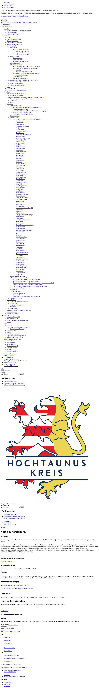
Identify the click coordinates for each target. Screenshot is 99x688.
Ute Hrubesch (20, 232)
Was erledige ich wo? (13, 319)
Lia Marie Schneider (22, 259)
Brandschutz (13, 48)
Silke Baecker (20, 213)
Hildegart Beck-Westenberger (24, 215)
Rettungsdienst (14, 56)
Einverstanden (4, 20)
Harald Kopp (19, 247)
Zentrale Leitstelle (15, 63)
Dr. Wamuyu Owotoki (22, 254)
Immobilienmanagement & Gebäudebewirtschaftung (22, 80)
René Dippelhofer (21, 186)
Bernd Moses (20, 133)
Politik (5, 324)
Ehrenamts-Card (14, 116)
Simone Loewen (20, 143)
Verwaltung (7, 92)
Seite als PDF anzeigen (7, 631)
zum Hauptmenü (9, 4)
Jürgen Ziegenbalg (21, 266)
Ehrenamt (10, 104)
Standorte (7, 675)
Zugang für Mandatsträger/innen (16, 336)
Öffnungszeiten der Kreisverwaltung (17, 320)
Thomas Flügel (20, 146)
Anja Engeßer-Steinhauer (23, 134)
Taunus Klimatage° (12, 346)
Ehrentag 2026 (14, 117)
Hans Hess (19, 158)
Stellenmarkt (13, 308)
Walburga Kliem (20, 192)
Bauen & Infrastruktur (10, 354)
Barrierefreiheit (8, 682)
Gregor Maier (20, 129)
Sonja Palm (19, 128)
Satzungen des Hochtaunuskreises (17, 90)
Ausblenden (3, 19)
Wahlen (9, 332)
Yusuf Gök (19, 184)
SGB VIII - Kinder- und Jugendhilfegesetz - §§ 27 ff (15, 585)
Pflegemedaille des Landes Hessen (23, 114)
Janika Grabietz (20, 228)
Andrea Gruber (20, 196)
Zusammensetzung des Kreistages (20, 327)
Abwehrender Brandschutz (21, 49)
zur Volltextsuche (9, 7)
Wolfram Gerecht (21, 267)
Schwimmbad (11, 88)
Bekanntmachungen (13, 313)
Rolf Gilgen (19, 167)
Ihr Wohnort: (4, 624)
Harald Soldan (20, 141)
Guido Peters (20, 201)
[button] (10, 26)
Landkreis (6, 36)
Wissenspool (13, 290)
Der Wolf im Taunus (12, 34)
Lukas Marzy (19, 150)
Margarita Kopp (20, 245)
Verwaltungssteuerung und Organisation (22, 99)
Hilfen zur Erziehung (6, 561)
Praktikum (13, 307)
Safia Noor (19, 274)
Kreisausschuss (11, 330)
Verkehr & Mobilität (9, 364)
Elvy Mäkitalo (20, 249)
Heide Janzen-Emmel (22, 198)
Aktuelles (6, 29)
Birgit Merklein (20, 250)
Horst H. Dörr (20, 218)
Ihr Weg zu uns (14, 303)
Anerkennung (17, 291)
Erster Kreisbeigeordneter (14, 39)
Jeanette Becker (20, 136)
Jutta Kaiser (19, 235)
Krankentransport (18, 59)
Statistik (12, 102)
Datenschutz (16, 295)
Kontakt (9, 322)
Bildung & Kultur (8, 356)
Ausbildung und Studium (17, 305)
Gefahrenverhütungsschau (24, 54)
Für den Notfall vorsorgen (20, 78)
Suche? (3, 507)
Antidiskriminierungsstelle (14, 42)
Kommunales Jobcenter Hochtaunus (14, 383)
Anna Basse (19, 211)
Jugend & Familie (8, 357)
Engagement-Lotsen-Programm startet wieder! (26, 279)
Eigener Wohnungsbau (16, 83)
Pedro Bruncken (21, 273)
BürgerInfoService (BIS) (13, 317)
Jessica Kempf (20, 123)
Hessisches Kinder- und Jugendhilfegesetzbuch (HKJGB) (17, 588)
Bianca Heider (20, 160)
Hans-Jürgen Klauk (21, 140)
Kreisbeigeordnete (12, 41)
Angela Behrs (20, 216)
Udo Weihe (19, 191)
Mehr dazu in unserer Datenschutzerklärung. (15, 16)
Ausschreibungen (12, 312)
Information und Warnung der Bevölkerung (25, 68)
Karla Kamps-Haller (21, 237)
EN (3, 369)
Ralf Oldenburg (20, 165)
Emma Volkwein (20, 262)
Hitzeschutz (10, 349)
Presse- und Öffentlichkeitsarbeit (16, 94)
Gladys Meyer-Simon (22, 252)
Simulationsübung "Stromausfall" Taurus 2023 (26, 66)
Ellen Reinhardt (20, 257)
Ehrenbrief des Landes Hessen (22, 112)
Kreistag (9, 325)
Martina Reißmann (21, 177)
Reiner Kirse (19, 242)
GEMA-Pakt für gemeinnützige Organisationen (26, 296)
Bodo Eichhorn (20, 203)
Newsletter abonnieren (16, 95)
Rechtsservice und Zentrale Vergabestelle (19, 310)
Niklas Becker (20, 124)
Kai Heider (19, 162)
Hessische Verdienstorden (20, 109)
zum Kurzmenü (8, 5)
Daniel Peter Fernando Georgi (24, 225)
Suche (2, 374)
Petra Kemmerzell (21, 238)
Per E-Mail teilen (9, 628)
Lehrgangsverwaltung (22, 51)
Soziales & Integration (10, 362)
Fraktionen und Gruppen (17, 329)
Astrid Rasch (19, 255)
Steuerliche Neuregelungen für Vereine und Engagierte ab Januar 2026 (33, 283)
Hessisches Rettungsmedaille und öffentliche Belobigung (29, 111)
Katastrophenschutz (16, 65)
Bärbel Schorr (20, 261)
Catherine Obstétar (21, 199)
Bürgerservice (8, 315)
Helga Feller (19, 221)
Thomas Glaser (20, 227)
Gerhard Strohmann (22, 182)
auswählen (3, 626)
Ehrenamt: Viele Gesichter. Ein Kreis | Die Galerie (27, 119)
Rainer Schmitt (20, 153)
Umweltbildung (11, 344)
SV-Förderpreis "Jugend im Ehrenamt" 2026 (25, 281)
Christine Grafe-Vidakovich (24, 230)
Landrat (9, 37)
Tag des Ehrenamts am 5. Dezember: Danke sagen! (27, 284)
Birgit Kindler (20, 169)
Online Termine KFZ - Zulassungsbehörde (19, 31)
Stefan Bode (19, 209)
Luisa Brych (19, 189)
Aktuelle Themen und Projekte (18, 278)
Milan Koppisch (20, 269)
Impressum (7, 686)
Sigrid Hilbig (19, 175)
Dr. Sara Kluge (20, 244)
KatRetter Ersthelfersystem (21, 61)
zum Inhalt (7, 2)
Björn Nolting (20, 170)
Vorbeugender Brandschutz (21, 53)
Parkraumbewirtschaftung (17, 85)
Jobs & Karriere (11, 300)
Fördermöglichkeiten (16, 298)
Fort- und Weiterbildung (17, 288)
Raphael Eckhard (21, 172)
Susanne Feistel (20, 157)
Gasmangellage (17, 77)
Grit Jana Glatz (20, 206)
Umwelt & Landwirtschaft (11, 359)
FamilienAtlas (4, 611)
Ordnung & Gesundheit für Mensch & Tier (16, 361)
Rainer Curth (20, 180)
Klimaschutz (10, 341)
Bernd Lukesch (20, 179)
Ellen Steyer (19, 155)
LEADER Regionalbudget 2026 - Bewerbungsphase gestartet (30, 286)
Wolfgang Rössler (21, 152)
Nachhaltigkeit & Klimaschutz (12, 339)
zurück (2, 630)
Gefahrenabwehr (12, 46)
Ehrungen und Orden (16, 106)
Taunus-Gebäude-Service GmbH (19, 82)
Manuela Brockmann (22, 194)
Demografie (13, 100)
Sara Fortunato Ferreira (23, 138)
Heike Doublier (20, 204)
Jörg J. (17, 233)
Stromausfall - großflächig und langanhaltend (26, 73)
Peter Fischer (20, 223)
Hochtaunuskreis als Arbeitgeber (19, 301)
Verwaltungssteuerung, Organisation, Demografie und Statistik (25, 97)
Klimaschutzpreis (12, 347)
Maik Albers (19, 121)
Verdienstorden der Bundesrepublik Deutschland (27, 107)
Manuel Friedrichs (21, 163)
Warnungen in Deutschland (24, 71)
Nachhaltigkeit (11, 342)
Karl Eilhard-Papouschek (23, 220)
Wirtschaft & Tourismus (11, 366)
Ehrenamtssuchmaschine (17, 276)
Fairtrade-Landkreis (12, 351)
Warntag (18, 70)
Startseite (6, 521)
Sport (8, 87)
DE (1, 369)
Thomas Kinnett (20, 240)
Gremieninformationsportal (15, 337)
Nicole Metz (19, 271)
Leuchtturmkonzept (22, 75)
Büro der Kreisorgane (13, 334)
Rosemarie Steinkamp (22, 126)
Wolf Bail (18, 145)
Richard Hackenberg (22, 131)
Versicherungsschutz (19, 293)
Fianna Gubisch (20, 148)
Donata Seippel (20, 174)
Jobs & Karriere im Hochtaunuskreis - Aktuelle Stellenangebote (19, 22)
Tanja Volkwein (20, 187)
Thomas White (20, 264)
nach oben (17, 631)
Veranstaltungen (12, 32)
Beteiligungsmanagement (14, 44)
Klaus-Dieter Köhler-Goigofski (24, 208)
